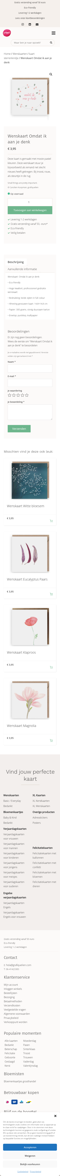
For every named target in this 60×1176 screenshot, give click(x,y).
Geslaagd (10, 1061)
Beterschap (11, 1049)
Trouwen (28, 1057)
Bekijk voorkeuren (30, 1164)
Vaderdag (28, 1061)
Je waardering (15, 390)
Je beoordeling (16, 401)
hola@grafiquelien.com (18, 965)
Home (7, 53)
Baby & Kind (10, 817)
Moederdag (29, 1040)
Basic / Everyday (12, 800)
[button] (55, 1115)
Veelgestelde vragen (15, 1009)
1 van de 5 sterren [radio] (9, 395)
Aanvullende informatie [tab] (22, 269)
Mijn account (11, 984)
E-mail (12, 376)
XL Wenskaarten (41, 806)
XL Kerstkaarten (41, 800)
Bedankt (7, 806)
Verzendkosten (12, 1005)
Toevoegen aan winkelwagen (30, 210)
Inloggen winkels (13, 989)
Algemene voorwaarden (17, 1013)
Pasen (26, 1045)
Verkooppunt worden (15, 1022)
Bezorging (9, 997)
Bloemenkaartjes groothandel (20, 1081)
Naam (12, 361)
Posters (37, 822)
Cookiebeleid (22, 1171)
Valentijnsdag (30, 1065)
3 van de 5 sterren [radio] (18, 395)
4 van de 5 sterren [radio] (22, 395)
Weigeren (30, 1155)
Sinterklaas (29, 1049)
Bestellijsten (10, 993)
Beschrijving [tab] (16, 262)
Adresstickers (40, 817)
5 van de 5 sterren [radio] (27, 395)
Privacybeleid (35, 1171)
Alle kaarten (11, 1040)
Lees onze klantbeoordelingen (30, 18)
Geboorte (10, 1057)
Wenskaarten (20, 53)
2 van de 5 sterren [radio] (14, 395)
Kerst (7, 1065)
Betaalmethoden (13, 1001)
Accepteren (30, 1147)
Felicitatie (10, 1053)
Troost (26, 1053)
